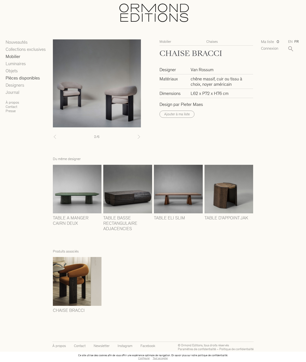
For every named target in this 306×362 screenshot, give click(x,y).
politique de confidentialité (212, 355)
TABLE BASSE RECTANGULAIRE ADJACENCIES (120, 223)
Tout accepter (160, 358)
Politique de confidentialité (236, 349)
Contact (11, 107)
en (290, 41)
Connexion (269, 48)
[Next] (134, 137)
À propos (12, 102)
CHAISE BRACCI (69, 310)
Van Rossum (202, 69)
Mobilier (13, 56)
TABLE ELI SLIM (169, 218)
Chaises (212, 41)
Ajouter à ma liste (177, 114)
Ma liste (270, 41)
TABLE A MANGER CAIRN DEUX (70, 220)
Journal (12, 92)
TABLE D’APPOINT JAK (226, 218)
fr (296, 41)
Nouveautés (17, 42)
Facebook (147, 346)
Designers (15, 85)
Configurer (144, 358)
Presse (11, 111)
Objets (12, 70)
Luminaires (16, 63)
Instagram (125, 346)
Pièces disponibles (23, 78)
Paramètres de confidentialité (197, 349)
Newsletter (102, 346)
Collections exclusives (26, 49)
